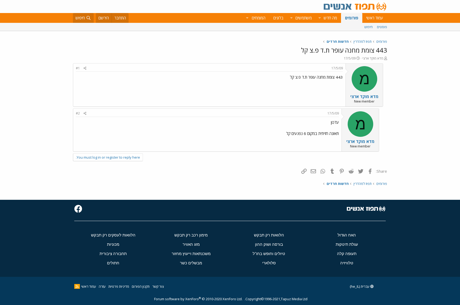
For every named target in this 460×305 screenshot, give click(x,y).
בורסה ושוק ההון (269, 244)
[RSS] (77, 286)
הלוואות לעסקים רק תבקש (113, 235)
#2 (78, 113)
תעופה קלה (346, 253)
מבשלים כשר (191, 263)
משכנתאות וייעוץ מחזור (191, 253)
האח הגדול (347, 235)
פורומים (351, 17)
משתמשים (303, 17)
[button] (319, 18)
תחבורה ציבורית (113, 253)
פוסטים (382, 26)
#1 (78, 68)
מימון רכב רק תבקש (191, 235)
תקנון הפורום (141, 286)
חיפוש (368, 26)
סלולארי (269, 263)
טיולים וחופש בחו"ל (269, 253)
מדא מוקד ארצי (372, 58)
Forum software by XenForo (198, 298)
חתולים (113, 263)
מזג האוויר (191, 244)
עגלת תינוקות (347, 244)
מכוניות (113, 244)
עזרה (102, 286)
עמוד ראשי (374, 17)
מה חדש (330, 17)
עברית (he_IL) (360, 286)
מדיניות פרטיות (118, 286)
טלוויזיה (346, 263)
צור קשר (158, 286)
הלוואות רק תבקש (269, 235)
